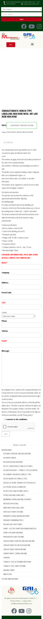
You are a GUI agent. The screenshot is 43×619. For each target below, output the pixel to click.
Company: (5, 272)
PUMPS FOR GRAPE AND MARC (13, 532)
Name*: (5, 262)
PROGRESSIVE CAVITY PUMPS (12, 524)
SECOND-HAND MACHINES (10, 578)
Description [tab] (8, 142)
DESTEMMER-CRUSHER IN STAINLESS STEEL (17, 474)
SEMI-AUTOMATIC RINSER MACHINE (14, 549)
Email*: (4, 340)
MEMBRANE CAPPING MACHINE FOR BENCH (17, 499)
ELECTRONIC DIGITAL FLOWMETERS (14, 487)
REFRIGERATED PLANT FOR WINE (13, 536)
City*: (4, 302)
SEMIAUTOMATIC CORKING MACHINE (15, 553)
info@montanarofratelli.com (21, 604)
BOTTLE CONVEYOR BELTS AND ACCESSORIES (18, 466)
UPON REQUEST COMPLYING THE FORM (21, 125)
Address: (5, 282)
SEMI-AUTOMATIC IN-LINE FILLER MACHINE (16, 545)
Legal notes (26, 601)
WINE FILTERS (7, 574)
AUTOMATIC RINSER (9, 457)
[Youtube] (31, 26)
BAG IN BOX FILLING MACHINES (13, 462)
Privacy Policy (15, 601)
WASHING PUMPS (9, 570)
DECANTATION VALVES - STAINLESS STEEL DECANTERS (20, 470)
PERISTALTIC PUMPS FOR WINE (13, 511)
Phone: (4, 321)
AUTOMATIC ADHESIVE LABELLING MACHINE (17, 453)
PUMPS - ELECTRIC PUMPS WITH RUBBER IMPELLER (19, 528)
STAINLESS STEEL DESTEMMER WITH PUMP (17, 561)
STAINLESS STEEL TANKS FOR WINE (14, 566)
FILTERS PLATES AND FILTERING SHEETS (15, 491)
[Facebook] (24, 26)
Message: (5, 351)
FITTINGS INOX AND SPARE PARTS (14, 495)
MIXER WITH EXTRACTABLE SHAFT (13, 507)
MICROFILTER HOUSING (10, 503)
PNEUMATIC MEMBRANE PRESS (13, 520)
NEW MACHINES (7, 450)
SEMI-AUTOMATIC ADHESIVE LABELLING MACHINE (20, 132)
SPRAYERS (6, 557)
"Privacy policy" (27, 415)
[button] (32, 44)
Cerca (21, 19)
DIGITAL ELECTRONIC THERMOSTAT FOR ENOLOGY (19, 482)
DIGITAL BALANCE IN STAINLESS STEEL (15, 478)
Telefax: (5, 331)
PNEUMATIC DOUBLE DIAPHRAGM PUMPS (16, 516)
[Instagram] (39, 26)
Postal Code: (7, 292)
